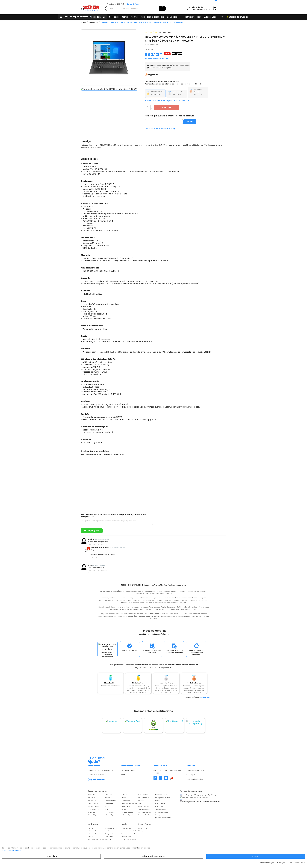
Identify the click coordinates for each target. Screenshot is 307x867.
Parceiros (108, 831)
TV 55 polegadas (144, 809)
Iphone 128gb (125, 809)
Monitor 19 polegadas (95, 806)
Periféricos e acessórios (152, 17)
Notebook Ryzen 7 (127, 815)
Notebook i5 (92, 795)
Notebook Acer (143, 795)
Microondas (92, 801)
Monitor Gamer (160, 803)
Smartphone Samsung (129, 803)
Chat (123, 775)
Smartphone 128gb (161, 812)
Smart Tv (124, 798)
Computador (125, 801)
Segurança (108, 839)
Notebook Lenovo (161, 795)
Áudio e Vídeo (211, 17)
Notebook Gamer (110, 801)
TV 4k (106, 809)
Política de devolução (128, 839)
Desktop (141, 801)
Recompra (190, 775)
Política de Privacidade (112, 828)
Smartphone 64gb (144, 812)
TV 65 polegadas (161, 809)
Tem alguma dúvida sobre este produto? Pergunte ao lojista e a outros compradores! (113, 515)
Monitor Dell (159, 806)
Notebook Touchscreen (146, 815)
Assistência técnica (194, 779)
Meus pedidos (143, 831)
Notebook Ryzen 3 (94, 815)
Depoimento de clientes (129, 831)
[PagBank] (198, 795)
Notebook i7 (125, 795)
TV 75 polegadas (127, 812)
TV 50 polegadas (93, 809)
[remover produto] (152, 108)
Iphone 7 (158, 801)
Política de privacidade (11, 850)
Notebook (113, 17)
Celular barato (92, 803)
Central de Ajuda (133, 4)
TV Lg (140, 803)
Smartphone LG (143, 798)
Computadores (174, 17)
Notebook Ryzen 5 (110, 815)
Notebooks (91, 812)
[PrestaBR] (194, 797)
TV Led (107, 806)
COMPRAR (166, 107)
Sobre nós (91, 828)
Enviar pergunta (91, 530)
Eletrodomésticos (192, 17)
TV (221, 17)
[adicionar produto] (152, 106)
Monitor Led (108, 798)
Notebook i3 (108, 795)
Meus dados (142, 828)
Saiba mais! (205, 697)
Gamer (124, 17)
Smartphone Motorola (162, 798)
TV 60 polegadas (110, 812)
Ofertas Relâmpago (237, 17)
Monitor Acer (125, 806)
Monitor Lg (91, 798)
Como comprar (126, 828)
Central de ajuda (128, 770)
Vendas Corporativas (195, 770)
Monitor (134, 17)
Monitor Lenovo (143, 806)
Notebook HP (109, 803)
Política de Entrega (94, 831)
